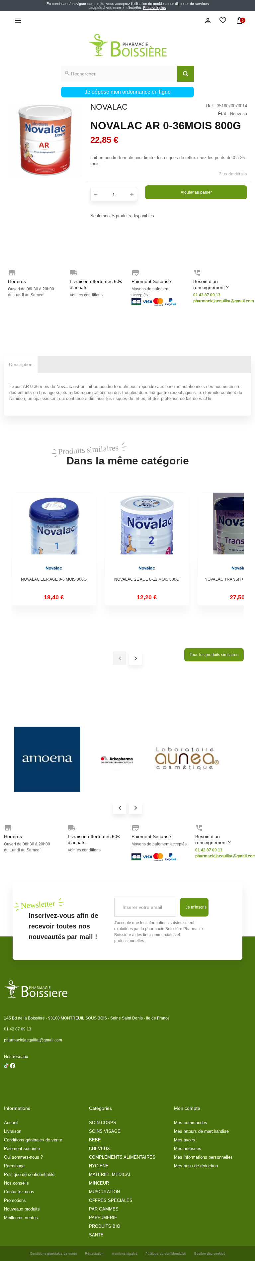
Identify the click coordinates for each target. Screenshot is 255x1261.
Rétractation (94, 1253)
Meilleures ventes (21, 1217)
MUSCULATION (104, 1191)
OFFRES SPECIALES (110, 1200)
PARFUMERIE (103, 1217)
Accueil (11, 1122)
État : (223, 113)
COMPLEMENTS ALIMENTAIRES (122, 1157)
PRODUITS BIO (104, 1226)
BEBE (95, 1139)
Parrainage (14, 1165)
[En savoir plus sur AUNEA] (186, 759)
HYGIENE (99, 1165)
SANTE (96, 1234)
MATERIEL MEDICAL (110, 1174)
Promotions (15, 1200)
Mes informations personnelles (203, 1157)
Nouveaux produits (22, 1209)
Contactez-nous (19, 1191)
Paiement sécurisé (22, 1148)
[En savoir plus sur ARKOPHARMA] (117, 759)
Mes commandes (190, 1122)
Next (135, 807)
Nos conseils (16, 1183)
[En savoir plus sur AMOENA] (47, 759)
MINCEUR (99, 1183)
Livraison (12, 1131)
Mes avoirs (184, 1139)
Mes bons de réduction (196, 1165)
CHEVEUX (99, 1148)
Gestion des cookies (209, 1253)
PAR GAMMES (104, 1209)
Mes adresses (187, 1148)
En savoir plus (154, 8)
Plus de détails (232, 173)
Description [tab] (21, 364)
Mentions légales (124, 1253)
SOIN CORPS (102, 1122)
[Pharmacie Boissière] (127, 45)
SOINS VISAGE (105, 1131)
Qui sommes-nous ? (23, 1157)
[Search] (185, 74)
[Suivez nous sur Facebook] (6, 1082)
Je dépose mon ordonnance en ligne (128, 92)
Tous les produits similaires (214, 654)
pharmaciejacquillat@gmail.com (33, 1040)
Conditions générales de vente (33, 1139)
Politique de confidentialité (29, 1174)
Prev (119, 807)
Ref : (210, 105)
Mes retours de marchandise (201, 1131)
